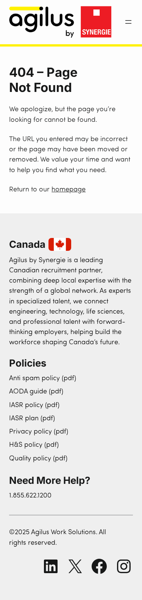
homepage (68, 189)
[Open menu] (128, 21)
